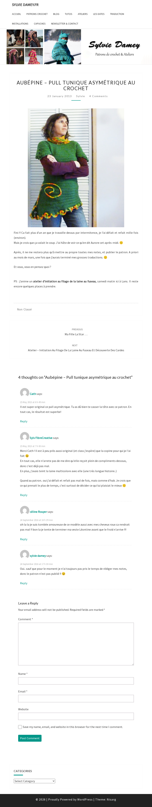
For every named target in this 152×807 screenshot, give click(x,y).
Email (22, 691)
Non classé (24, 309)
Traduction (117, 14)
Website (23, 709)
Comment (25, 619)
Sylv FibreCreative (41, 438)
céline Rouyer (38, 511)
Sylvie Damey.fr (25, 4)
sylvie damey (38, 555)
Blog (56, 14)
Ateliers (83, 14)
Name (23, 674)
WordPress (85, 799)
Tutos (68, 14)
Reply (23, 421)
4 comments (98, 96)
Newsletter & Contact (64, 23)
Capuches (40, 23)
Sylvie (80, 96)
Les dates (99, 14)
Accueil (16, 14)
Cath (33, 394)
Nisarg (111, 799)
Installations (20, 23)
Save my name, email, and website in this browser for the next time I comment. (73, 727)
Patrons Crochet (37, 14)
